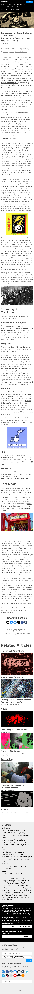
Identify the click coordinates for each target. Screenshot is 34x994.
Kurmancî (20, 897)
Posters (16, 840)
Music (10, 842)
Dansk (24, 893)
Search (3, 6)
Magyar (17, 888)
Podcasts (20, 4)
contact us (27, 508)
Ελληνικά (10, 883)
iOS (3, 464)
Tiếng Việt (26, 895)
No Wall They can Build (22, 866)
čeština (4, 888)
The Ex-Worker (7, 866)
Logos (15, 842)
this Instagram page (8, 330)
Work (17, 854)
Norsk (27, 897)
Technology (25, 49)
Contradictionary (8, 854)
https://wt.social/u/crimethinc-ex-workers (16, 478)
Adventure (9, 830)
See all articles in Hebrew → (10, 9)
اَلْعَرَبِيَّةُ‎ (25, 890)
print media (26, 488)
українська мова (15, 895)
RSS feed (6, 457)
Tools (13, 4)
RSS (9, 828)
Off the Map (10, 861)
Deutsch (24, 878)
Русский (28, 881)
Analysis (17, 830)
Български (6, 885)
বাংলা (12, 893)
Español (5, 52)
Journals (9, 840)
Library (8, 4)
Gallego (13, 897)
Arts (3, 830)
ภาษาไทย (5, 895)
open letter (4, 186)
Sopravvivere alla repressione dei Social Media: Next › (17, 634)
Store (25, 4)
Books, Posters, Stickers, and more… (15, 873)
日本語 (22, 883)
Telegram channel (22, 347)
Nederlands (6, 890)
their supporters (6, 95)
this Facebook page (23, 328)
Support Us (29, 1)
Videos (4, 842)
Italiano (12, 52)
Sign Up (29, 960)
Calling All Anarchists (9, 49)
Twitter (22, 242)
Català (4, 897)
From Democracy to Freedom (12, 852)
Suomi (17, 883)
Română (7, 893)
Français (5, 881)
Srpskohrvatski (16, 890)
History (10, 833)
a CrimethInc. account (14, 392)
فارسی (29, 888)
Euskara (11, 888)
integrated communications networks (14, 368)
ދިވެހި (8, 897)
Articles (5, 828)
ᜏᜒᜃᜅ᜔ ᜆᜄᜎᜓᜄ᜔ (7, 900)
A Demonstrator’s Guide (20, 835)
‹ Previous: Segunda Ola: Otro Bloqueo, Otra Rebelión (17, 630)
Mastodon (28, 394)
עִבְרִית (29, 893)
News (19, 49)
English (4, 878)
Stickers (23, 840)
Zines (4, 840)
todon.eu (10, 396)
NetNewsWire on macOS (24, 462)
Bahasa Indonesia (21, 885)
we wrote (6, 138)
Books (3, 4)
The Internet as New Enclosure (12, 608)
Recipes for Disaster (18, 857)
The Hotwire (6, 869)
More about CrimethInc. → (22, 927)
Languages (10, 6)
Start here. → (27, 936)
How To (16, 833)
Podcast (5, 864)
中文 (12, 885)
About (17, 6)
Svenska (17, 893)
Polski (4, 883)
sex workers (23, 93)
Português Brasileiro (21, 52)
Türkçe (23, 888)
